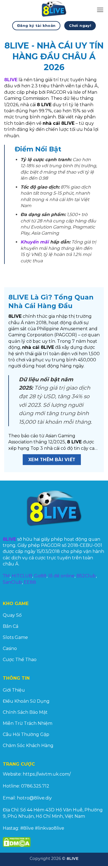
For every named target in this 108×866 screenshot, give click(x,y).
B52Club (86, 575)
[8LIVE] (54, 9)
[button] (100, 9)
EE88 (30, 582)
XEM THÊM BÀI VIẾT (52, 459)
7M (6, 575)
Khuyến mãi (34, 242)
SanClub (12, 582)
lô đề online (61, 575)
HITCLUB (22, 575)
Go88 (40, 575)
